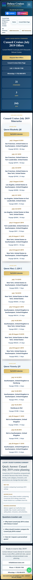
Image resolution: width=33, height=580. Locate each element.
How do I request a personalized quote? (15, 538)
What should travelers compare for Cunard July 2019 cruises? (16, 530)
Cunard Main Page (24, 22)
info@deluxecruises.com (16, 563)
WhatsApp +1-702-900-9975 (16, 74)
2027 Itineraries (26, 30)
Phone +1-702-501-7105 (16, 567)
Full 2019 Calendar (16, 134)
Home (14, 22)
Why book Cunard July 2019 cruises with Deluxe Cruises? (16, 523)
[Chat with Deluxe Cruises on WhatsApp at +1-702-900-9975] (29, 570)
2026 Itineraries (14, 30)
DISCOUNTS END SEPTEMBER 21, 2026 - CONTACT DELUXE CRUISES (16, 576)
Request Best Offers (16, 58)
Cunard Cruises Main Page (16, 63)
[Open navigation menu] (29, 4)
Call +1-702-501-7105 (16, 68)
